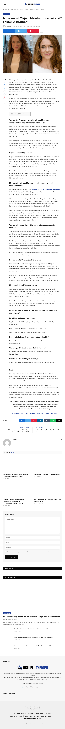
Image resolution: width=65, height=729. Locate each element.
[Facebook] (4, 84)
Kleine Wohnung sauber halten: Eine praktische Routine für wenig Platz (33, 637)
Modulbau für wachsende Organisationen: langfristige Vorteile (31, 628)
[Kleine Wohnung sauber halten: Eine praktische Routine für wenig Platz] (7, 639)
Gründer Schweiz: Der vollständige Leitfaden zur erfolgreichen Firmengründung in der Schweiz (14, 501)
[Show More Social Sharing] (41, 31)
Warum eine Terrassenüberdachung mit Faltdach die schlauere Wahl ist (15, 475)
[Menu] (5, 4)
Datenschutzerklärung (32, 718)
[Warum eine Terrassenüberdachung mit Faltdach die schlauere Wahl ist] (17, 464)
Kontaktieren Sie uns (43, 713)
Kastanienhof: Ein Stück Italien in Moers (46, 474)
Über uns (31, 713)
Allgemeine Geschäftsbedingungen (22, 716)
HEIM (13, 713)
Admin (9, 26)
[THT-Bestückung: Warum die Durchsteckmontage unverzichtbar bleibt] (32, 597)
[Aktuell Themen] (32, 4)
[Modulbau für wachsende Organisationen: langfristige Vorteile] (7, 631)
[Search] (60, 4)
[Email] (4, 101)
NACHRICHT (10, 9)
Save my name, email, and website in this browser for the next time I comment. (28, 552)
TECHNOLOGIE (7, 613)
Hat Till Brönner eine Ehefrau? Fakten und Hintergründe (47, 500)
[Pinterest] (4, 97)
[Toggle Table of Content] (27, 114)
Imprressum (21, 713)
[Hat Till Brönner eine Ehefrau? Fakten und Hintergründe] (48, 489)
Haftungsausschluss (44, 716)
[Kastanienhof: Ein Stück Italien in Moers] (48, 464)
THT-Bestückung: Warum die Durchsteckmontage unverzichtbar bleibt (31, 617)
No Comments (28, 26)
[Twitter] (4, 88)
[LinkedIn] (4, 93)
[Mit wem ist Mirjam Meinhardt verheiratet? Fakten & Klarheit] (32, 54)
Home (4, 9)
